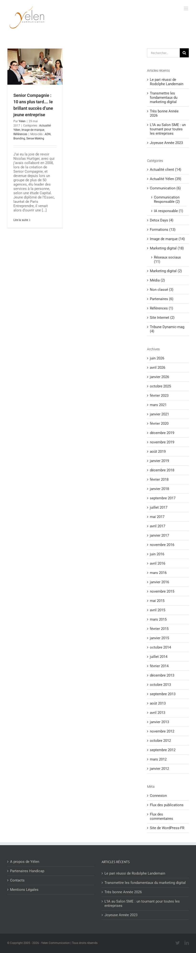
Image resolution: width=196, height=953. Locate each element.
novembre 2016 (162, 545)
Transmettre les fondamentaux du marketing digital (163, 97)
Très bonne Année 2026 (123, 892)
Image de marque (33, 130)
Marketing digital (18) (167, 248)
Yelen (22, 121)
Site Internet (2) (162, 317)
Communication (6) (165, 188)
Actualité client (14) (165, 169)
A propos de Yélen (24, 861)
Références (20, 134)
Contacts (17, 880)
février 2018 (159, 479)
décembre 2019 (162, 433)
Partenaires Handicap (27, 871)
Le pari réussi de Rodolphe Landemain (166, 81)
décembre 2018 (162, 470)
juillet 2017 (158, 507)
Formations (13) (162, 229)
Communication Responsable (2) (167, 199)
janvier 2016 (159, 582)
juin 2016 (157, 554)
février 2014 (159, 666)
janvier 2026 (159, 377)
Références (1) (161, 308)
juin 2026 (157, 358)
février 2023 (159, 395)
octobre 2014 (160, 647)
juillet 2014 (158, 657)
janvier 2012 (159, 768)
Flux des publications (167, 805)
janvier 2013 (159, 722)
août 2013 (158, 703)
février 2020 (159, 423)
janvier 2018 (159, 489)
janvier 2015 (159, 638)
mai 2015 (157, 601)
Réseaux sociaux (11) (167, 259)
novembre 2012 (162, 731)
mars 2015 (158, 619)
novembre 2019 (162, 442)
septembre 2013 (162, 694)
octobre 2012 (160, 740)
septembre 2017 (162, 498)
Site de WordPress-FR (167, 828)
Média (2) (157, 280)
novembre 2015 (162, 591)
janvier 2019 (159, 461)
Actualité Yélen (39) (165, 179)
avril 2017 (157, 526)
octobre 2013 (160, 685)
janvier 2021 (159, 414)
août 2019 (158, 451)
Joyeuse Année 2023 (166, 143)
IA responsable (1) (168, 211)
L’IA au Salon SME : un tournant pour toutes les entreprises (168, 129)
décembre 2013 (162, 675)
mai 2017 (157, 517)
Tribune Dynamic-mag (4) (167, 329)
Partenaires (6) (161, 299)
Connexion (158, 795)
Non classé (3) (161, 289)
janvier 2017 (159, 535)
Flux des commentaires (161, 816)
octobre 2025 (160, 386)
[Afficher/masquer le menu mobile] (186, 8)
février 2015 (159, 629)
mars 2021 (158, 405)
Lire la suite (20, 220)
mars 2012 (158, 759)
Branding (19, 138)
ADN (48, 134)
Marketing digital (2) (166, 271)
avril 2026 (157, 367)
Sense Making (35, 138)
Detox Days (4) (161, 220)
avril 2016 (157, 563)
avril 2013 (157, 713)
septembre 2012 (162, 750)
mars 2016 (158, 573)
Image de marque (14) (167, 239)
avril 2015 (157, 610)
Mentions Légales (24, 889)
